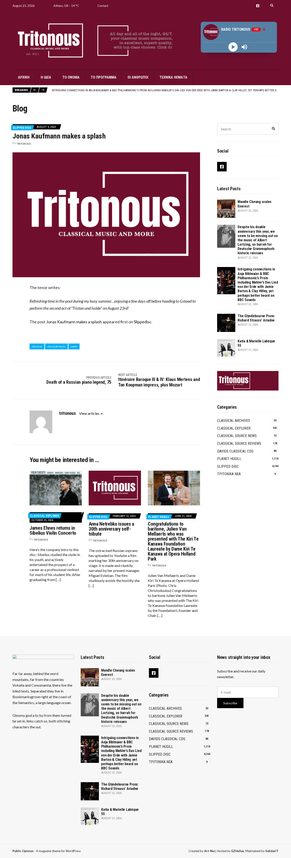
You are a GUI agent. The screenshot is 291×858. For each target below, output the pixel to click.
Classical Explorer (44, 515)
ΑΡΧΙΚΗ (24, 77)
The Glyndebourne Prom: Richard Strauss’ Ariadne (256, 318)
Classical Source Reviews (239, 443)
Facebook (257, 5)
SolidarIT (271, 851)
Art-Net (210, 851)
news (74, 346)
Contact (103, 5)
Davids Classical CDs (235, 451)
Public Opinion (23, 851)
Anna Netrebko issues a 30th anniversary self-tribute (111, 529)
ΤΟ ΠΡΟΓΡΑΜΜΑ (103, 77)
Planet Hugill (158, 517)
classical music (56, 346)
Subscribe (230, 703)
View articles (89, 413)
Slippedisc (142, 321)
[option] (165, 90)
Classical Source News (237, 436)
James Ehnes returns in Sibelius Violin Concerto (53, 530)
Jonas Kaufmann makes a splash (74, 321)
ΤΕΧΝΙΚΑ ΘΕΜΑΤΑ (173, 77)
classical (37, 346)
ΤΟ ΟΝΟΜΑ (71, 77)
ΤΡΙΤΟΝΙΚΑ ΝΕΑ (229, 474)
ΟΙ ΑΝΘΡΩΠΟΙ (138, 77)
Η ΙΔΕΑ (46, 77)
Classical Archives (233, 420)
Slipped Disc (22, 127)
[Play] (233, 47)
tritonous (24, 143)
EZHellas (237, 851)
